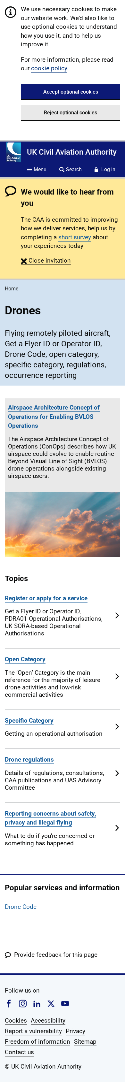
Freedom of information (37, 1041)
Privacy (75, 1031)
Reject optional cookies (70, 113)
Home (11, 289)
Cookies (16, 1020)
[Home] (13, 152)
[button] (46, 260)
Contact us (19, 1052)
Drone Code (21, 906)
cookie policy (49, 68)
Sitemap (85, 1041)
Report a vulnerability (33, 1031)
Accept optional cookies (70, 92)
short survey (74, 237)
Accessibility (48, 1020)
